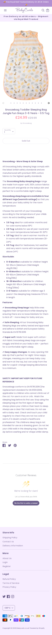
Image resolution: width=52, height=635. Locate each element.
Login (5, 562)
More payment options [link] (26, 154)
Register (7, 566)
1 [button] (10, 103)
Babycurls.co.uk (23, 628)
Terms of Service (11, 583)
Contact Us (8, 541)
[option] (26, 65)
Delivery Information (13, 545)
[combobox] (9, 131)
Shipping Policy (10, 537)
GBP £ (7, 607)
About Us (7, 558)
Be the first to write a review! (26, 503)
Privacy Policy (9, 587)
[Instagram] (12, 596)
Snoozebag (27, 123)
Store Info (8, 532)
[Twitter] (4, 596)
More (6, 553)
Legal (6, 574)
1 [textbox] (4, 132)
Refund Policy (9, 579)
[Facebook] (8, 596)
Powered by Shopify (37, 628)
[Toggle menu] (5, 10)
